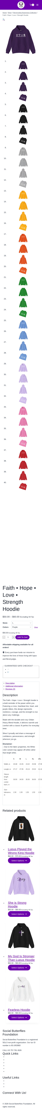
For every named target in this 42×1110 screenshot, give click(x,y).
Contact (8, 1063)
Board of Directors (12, 1060)
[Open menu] (37, 5)
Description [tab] (10, 683)
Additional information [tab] (14, 686)
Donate (8, 1081)
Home (7, 1057)
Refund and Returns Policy (16, 1069)
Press (7, 1066)
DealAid (8, 1087)
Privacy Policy (11, 1071)
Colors (5, 627)
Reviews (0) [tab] (10, 689)
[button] (4, 19)
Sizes (5, 623)
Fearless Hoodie (19, 1009)
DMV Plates (10, 1084)
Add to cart (22, 637)
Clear (36, 627)
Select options (17, 861)
